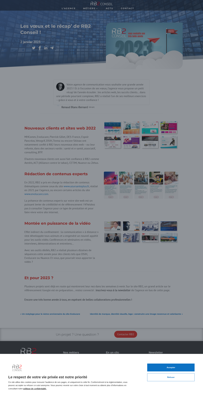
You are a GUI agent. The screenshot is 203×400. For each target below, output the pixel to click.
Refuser (171, 377)
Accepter (171, 367)
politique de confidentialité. (35, 388)
